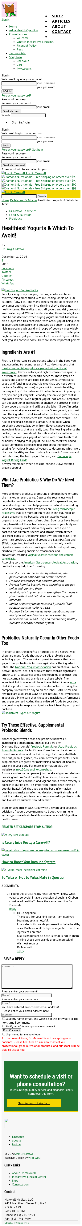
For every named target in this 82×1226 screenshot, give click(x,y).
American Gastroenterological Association (50, 562)
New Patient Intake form (34, 1103)
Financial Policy (26, 45)
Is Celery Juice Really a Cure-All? (26, 842)
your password (46, 87)
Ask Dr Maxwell (25, 1154)
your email (43, 107)
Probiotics (15, 218)
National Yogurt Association (33, 667)
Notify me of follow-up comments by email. (31, 1026)
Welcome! (23, 38)
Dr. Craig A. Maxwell (14, 249)
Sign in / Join (21, 122)
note (73, 682)
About (59, 26)
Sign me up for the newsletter (23, 1034)
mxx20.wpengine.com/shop (33, 769)
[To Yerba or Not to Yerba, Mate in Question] (24, 870)
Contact (61, 31)
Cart (19, 65)
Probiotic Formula (42, 746)
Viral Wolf (34, 1157)
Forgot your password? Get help (22, 149)
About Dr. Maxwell (24, 1173)
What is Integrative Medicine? (36, 42)
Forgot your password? (16, 95)
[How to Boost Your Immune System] (41, 854)
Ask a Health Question (23, 30)
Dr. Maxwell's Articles (23, 200)
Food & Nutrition (20, 215)
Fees (20, 49)
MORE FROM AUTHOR (39, 827)
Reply (12, 909)
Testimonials (17, 53)
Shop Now (15, 57)
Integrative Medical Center (29, 1177)
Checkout (23, 61)
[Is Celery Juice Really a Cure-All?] (15, 835)
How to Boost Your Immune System (28, 862)
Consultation (20, 1184)
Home (13, 26)
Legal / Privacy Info (17, 1222)
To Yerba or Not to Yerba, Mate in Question (33, 877)
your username (45, 83)
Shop (57, 16)
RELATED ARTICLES (14, 827)
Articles (61, 21)
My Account (24, 68)
